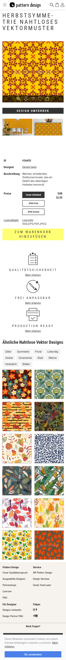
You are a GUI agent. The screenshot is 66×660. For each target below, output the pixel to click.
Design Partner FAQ (13, 616)
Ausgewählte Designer (14, 578)
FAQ (5, 597)
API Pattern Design (42, 572)
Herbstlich (11, 364)
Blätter (26, 364)
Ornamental (25, 358)
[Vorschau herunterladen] (26, 99)
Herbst (9, 358)
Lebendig (52, 351)
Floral (38, 351)
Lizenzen (7, 591)
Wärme (53, 358)
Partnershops (9, 585)
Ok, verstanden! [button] (33, 654)
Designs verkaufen (12, 609)
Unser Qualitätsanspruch (15, 572)
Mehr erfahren (33, 275)
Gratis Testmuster (42, 585)
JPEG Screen (33, 212)
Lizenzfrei (27, 220)
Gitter (8, 351)
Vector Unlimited (33, 195)
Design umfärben (33, 110)
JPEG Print (33, 203)
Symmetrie (23, 351)
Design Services (41, 578)
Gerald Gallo (29, 167)
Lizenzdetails (11, 220)
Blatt (40, 358)
